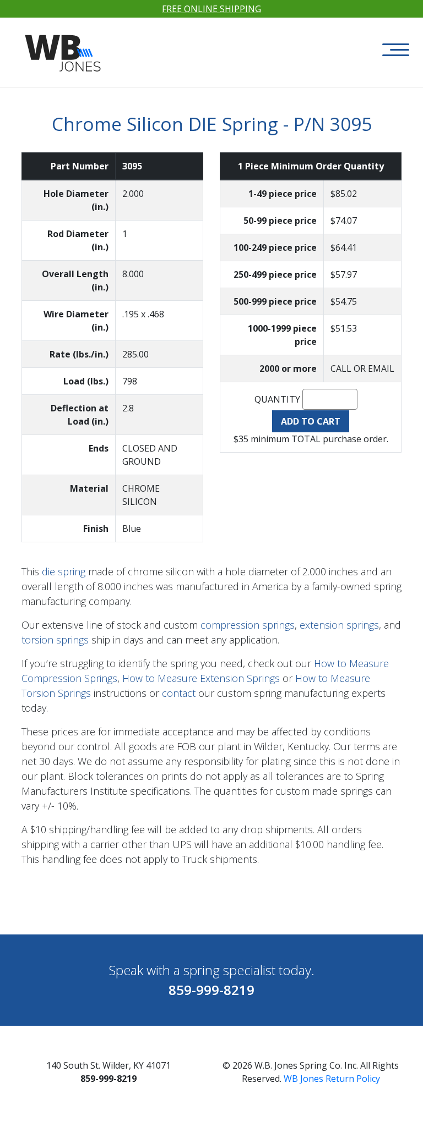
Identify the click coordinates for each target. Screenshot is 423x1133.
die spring (63, 571)
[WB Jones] (64, 47)
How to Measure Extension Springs (201, 678)
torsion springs (55, 639)
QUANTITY (277, 399)
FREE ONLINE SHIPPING (211, 9)
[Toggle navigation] (396, 50)
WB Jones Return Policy (332, 1078)
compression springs (247, 624)
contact (179, 693)
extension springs (339, 624)
